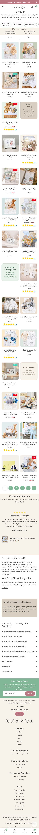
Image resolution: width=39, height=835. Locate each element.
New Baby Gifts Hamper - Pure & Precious (29, 93)
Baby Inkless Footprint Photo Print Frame (10, 384)
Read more (5, 588)
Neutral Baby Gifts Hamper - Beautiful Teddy (10, 63)
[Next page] (34, 488)
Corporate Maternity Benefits (19, 754)
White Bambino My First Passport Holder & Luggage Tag (28, 285)
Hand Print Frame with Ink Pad (10, 156)
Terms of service (29, 823)
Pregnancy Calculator (19, 777)
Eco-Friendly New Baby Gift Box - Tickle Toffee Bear (22, 538)
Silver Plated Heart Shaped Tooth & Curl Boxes (10, 252)
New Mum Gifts (19, 809)
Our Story (19, 732)
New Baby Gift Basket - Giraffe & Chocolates (29, 252)
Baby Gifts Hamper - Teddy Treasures (10, 123)
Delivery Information (19, 764)
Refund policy (9, 823)
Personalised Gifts (19, 790)
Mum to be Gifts (19, 806)
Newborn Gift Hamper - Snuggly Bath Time (29, 219)
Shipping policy (12, 827)
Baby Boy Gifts (19, 796)
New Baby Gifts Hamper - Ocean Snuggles (10, 351)
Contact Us (19, 714)
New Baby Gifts (19, 803)
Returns (19, 768)
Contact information (25, 827)
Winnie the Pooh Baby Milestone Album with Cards (29, 189)
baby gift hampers (18, 585)
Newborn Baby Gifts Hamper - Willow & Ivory (10, 189)
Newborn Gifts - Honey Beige (29, 63)
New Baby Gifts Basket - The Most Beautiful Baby (28, 443)
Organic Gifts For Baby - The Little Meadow (10, 93)
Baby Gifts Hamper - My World (29, 351)
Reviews (19, 745)
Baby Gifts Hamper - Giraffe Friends (29, 318)
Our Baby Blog (19, 780)
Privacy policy (19, 823)
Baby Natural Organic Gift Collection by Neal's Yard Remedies (10, 476)
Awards (19, 735)
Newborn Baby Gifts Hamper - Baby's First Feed (10, 414)
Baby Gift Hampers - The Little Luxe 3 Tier (28, 414)
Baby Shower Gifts (19, 800)
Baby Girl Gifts (19, 793)
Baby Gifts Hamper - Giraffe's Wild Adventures (10, 443)
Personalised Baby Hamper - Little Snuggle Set (10, 318)
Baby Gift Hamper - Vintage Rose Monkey (29, 156)
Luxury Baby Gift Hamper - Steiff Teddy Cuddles (29, 476)
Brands (19, 742)
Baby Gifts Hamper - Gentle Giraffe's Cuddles (10, 219)
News (19, 738)
